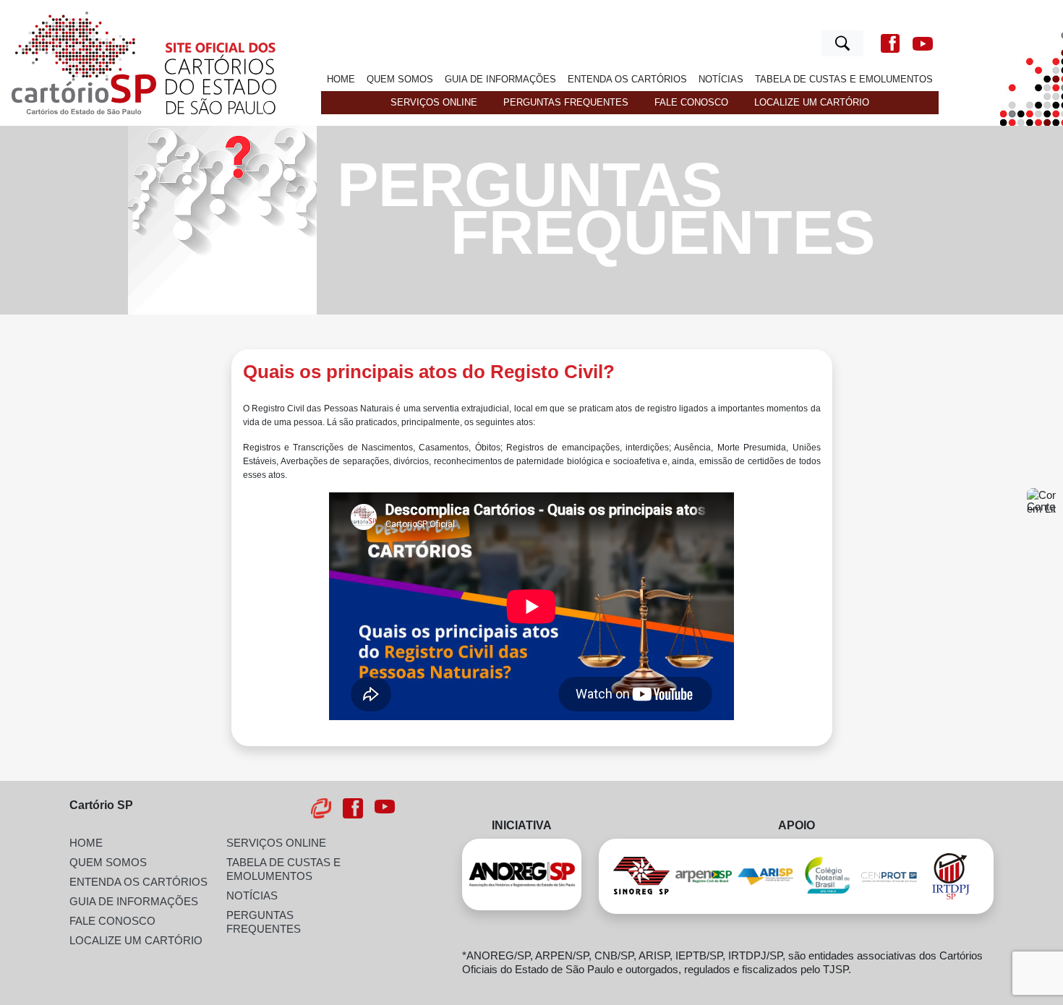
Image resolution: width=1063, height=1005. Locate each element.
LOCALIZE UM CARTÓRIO (811, 102)
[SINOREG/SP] (641, 876)
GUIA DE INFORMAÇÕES (500, 79)
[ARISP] (766, 875)
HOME (341, 79)
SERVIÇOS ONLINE (433, 102)
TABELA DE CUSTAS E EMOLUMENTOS (844, 79)
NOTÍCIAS (721, 79)
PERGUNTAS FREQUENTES (565, 102)
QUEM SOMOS (400, 79)
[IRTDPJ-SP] (951, 876)
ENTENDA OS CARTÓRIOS (627, 79)
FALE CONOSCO (691, 102)
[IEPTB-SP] (889, 876)
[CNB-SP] (827, 876)
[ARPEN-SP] (703, 876)
